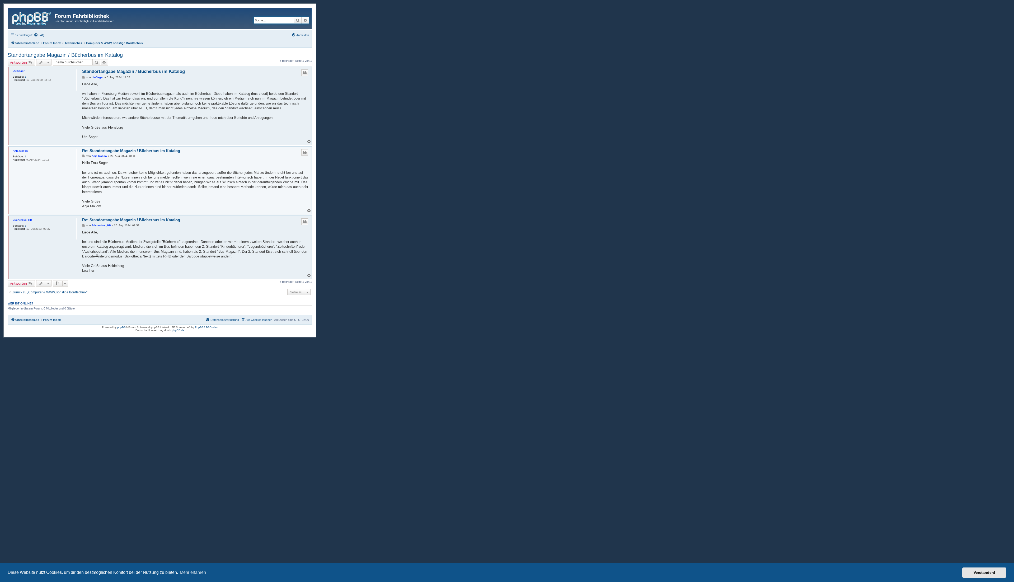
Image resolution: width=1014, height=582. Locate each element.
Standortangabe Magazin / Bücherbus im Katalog (65, 55)
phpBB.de (178, 330)
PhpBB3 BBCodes (206, 327)
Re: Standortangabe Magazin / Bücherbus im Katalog (131, 150)
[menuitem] (39, 35)
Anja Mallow (20, 150)
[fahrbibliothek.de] (32, 17)
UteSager (19, 70)
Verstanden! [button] (984, 572)
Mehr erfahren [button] (193, 572)
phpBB (121, 327)
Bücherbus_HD (22, 219)
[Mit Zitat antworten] (304, 72)
